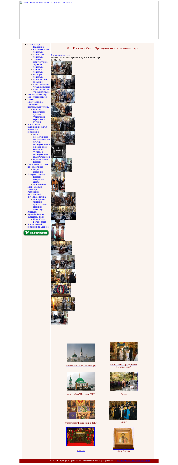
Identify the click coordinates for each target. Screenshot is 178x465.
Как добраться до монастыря (41, 50)
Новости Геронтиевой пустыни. (39, 112)
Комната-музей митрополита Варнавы (38, 225)
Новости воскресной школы (38, 179)
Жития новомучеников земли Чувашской (41, 137)
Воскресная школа (36, 174)
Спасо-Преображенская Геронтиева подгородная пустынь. (38, 103)
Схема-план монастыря (38, 55)
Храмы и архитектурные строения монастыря (40, 63)
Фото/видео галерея (37, 197)
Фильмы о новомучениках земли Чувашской (41, 154)
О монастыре (34, 44)
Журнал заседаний (38, 170)
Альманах (32, 212)
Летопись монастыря (37, 94)
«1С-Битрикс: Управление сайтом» (133, 460)
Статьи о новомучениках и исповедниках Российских (41, 146)
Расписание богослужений (34, 193)
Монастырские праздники (40, 80)
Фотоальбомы (39, 184)
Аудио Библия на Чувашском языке (41, 85)
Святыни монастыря (38, 70)
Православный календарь (35, 188)
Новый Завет (39, 219)
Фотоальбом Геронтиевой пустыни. (39, 119)
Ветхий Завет (39, 222)
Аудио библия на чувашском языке (41, 90)
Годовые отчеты (40, 159)
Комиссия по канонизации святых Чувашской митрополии (37, 128)
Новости (37, 162)
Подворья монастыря (38, 75)
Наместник (38, 47)
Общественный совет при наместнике (38, 165)
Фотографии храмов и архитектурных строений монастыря (40, 204)
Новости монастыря (37, 97)
